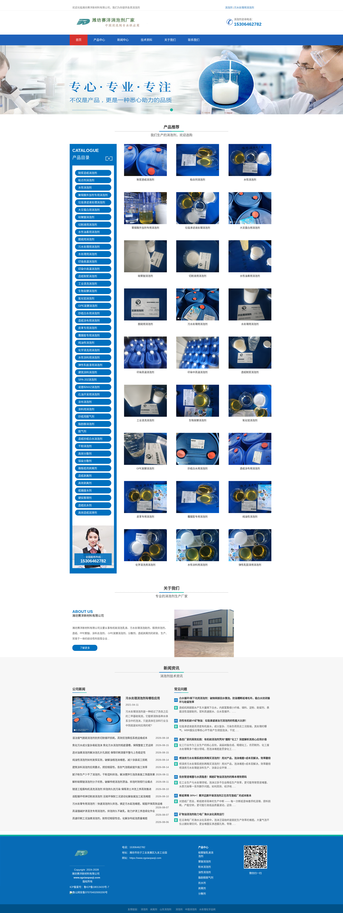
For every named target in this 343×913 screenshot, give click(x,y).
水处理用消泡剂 (87, 254)
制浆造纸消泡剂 (87, 172)
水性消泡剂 (85, 187)
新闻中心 (123, 39)
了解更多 (85, 647)
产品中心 (99, 39)
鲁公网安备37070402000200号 (90, 892)
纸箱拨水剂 (85, 490)
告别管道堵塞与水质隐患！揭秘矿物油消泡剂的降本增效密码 (213, 776)
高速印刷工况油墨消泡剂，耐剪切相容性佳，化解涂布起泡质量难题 (109, 818)
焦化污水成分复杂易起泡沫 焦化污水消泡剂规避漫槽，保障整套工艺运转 (112, 745)
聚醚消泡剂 (204, 861)
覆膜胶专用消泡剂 (89, 335)
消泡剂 (229, 7)
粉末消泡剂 (204, 866)
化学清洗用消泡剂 (89, 350)
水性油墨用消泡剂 (89, 231)
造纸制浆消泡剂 (87, 276)
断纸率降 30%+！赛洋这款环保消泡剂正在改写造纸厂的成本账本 (215, 795)
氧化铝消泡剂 (86, 298)
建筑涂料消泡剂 (87, 372)
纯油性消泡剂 (86, 342)
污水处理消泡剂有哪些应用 (143, 698)
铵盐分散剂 (85, 460)
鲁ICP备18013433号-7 (96, 887)
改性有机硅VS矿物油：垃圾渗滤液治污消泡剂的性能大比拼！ (213, 720)
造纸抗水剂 (85, 505)
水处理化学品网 (207, 909)
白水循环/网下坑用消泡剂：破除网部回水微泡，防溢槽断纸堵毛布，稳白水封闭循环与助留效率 (224, 700)
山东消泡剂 (165, 909)
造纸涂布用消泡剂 (89, 320)
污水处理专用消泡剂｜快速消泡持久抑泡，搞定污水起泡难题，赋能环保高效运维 (117, 803)
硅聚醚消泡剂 (86, 217)
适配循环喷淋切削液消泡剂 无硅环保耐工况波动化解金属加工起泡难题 (111, 796)
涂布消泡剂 (85, 401)
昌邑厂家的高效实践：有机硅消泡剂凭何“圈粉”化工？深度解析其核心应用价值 (223, 739)
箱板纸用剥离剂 (87, 468)
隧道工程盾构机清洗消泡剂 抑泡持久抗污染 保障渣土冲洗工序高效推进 (111, 789)
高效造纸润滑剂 (87, 512)
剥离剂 (202, 888)
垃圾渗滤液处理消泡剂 (91, 202)
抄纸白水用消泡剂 (89, 313)
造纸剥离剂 (85, 475)
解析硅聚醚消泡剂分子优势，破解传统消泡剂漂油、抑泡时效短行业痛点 (112, 781)
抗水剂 (202, 882)
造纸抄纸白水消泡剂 (90, 438)
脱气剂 (82, 431)
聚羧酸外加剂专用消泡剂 (93, 195)
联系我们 (193, 39)
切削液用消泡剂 (87, 224)
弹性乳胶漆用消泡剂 (90, 364)
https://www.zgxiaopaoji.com (145, 857)
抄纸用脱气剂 (86, 416)
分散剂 (202, 893)
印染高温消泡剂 (87, 261)
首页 (78, 39)
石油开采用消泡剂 (89, 394)
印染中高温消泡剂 (89, 268)
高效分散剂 (85, 453)
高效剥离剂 (85, 482)
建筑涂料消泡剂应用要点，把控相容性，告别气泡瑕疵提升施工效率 (109, 767)
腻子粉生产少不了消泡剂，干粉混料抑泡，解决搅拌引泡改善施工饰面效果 (113, 774)
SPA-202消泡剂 (87, 379)
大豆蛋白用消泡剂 (89, 209)
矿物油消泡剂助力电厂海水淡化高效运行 (201, 814)
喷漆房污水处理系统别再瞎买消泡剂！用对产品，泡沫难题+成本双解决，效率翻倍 (225, 758)
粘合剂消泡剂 (86, 180)
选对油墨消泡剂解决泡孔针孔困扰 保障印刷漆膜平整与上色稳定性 (109, 752)
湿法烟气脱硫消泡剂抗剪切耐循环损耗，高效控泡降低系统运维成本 (109, 737)
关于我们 (170, 39)
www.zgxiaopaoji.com (87, 877)
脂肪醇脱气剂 (205, 877)
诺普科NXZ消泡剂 (89, 387)
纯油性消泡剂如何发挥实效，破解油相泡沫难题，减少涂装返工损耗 (109, 759)
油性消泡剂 (204, 872)
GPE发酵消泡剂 (87, 305)
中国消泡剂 (191, 909)
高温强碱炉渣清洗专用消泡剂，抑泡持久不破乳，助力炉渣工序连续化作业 (113, 811)
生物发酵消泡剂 (87, 290)
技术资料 (146, 39)
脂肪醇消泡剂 (86, 423)
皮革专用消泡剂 (87, 327)
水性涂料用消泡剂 (89, 357)
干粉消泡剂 (85, 446)
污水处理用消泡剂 (244, 7)
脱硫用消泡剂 (86, 239)
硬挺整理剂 (85, 497)
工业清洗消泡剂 (87, 283)
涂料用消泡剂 (86, 409)
